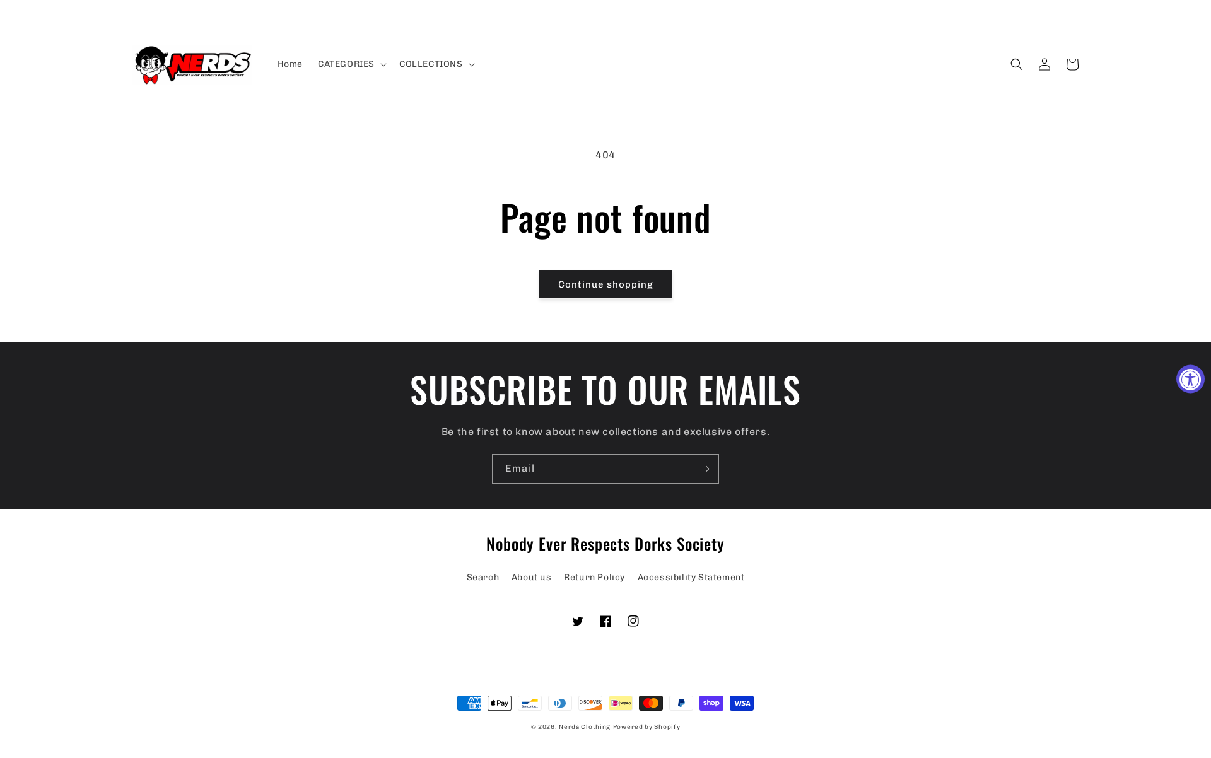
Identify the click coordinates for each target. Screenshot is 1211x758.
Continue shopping (605, 284)
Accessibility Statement (691, 577)
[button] (351, 64)
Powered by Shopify (647, 727)
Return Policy (594, 577)
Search (483, 577)
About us (532, 577)
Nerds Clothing (585, 727)
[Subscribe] (704, 469)
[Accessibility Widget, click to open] (1190, 379)
